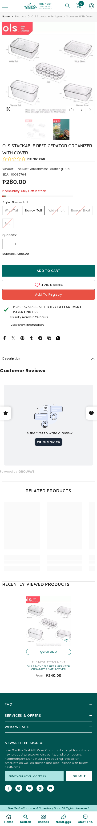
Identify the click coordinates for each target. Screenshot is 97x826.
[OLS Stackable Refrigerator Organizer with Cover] (48, 621)
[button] (81, 110)
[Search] (67, 6)
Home (6, 16)
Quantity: (9, 235)
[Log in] (92, 6)
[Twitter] (13, 338)
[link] (22, 562)
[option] (48, 68)
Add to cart (48, 271)
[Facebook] (4, 338)
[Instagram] (18, 788)
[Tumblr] (31, 338)
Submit (79, 776)
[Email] (49, 338)
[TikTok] (40, 788)
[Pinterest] (22, 338)
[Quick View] (66, 640)
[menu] (5, 6)
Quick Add (48, 652)
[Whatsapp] (58, 338)
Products (20, 16)
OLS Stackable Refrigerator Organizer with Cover (48, 668)
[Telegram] (40, 338)
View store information (27, 325)
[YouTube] (50, 788)
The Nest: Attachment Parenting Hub (42, 169)
